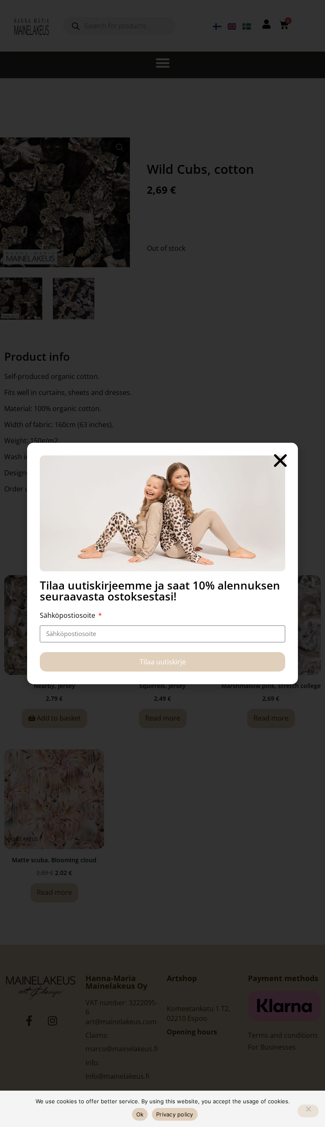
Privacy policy (174, 1114)
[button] (280, 460)
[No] (308, 1111)
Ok (140, 1114)
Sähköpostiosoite (68, 615)
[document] (162, 563)
